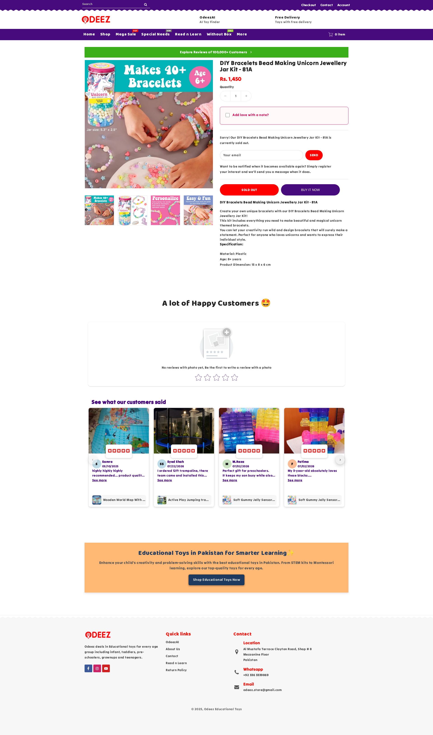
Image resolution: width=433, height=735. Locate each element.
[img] (119, 451)
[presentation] (86, 209)
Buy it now (310, 190)
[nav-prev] (92, 459)
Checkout (308, 5)
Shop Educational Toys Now (216, 580)
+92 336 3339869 (256, 675)
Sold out (249, 190)
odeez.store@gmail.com (262, 690)
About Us (173, 649)
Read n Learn (176, 663)
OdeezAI (172, 642)
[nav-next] (340, 459)
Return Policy (176, 670)
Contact (326, 5)
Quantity (227, 86)
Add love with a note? (251, 115)
